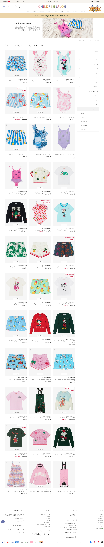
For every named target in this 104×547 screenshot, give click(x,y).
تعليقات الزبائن (100, 522)
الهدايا (102, 526)
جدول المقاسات (100, 520)
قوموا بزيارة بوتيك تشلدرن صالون (44, 514)
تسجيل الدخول (89, 1)
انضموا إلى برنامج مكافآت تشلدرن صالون (15, 529)
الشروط (64, 542)
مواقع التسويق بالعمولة (46, 522)
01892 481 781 (68, 532)
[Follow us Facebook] (91, 542)
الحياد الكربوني (99, 528)
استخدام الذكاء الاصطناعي (50, 542)
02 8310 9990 (71, 525)
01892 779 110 (68, 523)
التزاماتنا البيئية (48, 518)
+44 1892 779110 (68, 529)
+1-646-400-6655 (64, 527)
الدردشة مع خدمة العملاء (72, 515)
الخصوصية (59, 542)
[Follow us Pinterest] (98, 542)
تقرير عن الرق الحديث (46, 526)
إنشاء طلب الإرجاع (100, 516)
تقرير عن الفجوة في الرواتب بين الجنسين (43, 524)
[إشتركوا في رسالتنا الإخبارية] (3, 521)
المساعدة (101, 524)
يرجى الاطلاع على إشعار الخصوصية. (18, 525)
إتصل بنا (101, 514)
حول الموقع (48, 516)
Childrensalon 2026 (72, 542)
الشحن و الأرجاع (100, 518)
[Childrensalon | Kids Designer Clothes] (95, 8)
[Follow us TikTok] (102, 542)
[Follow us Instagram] (94, 542)
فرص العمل (48, 520)
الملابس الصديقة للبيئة (18, 532)
